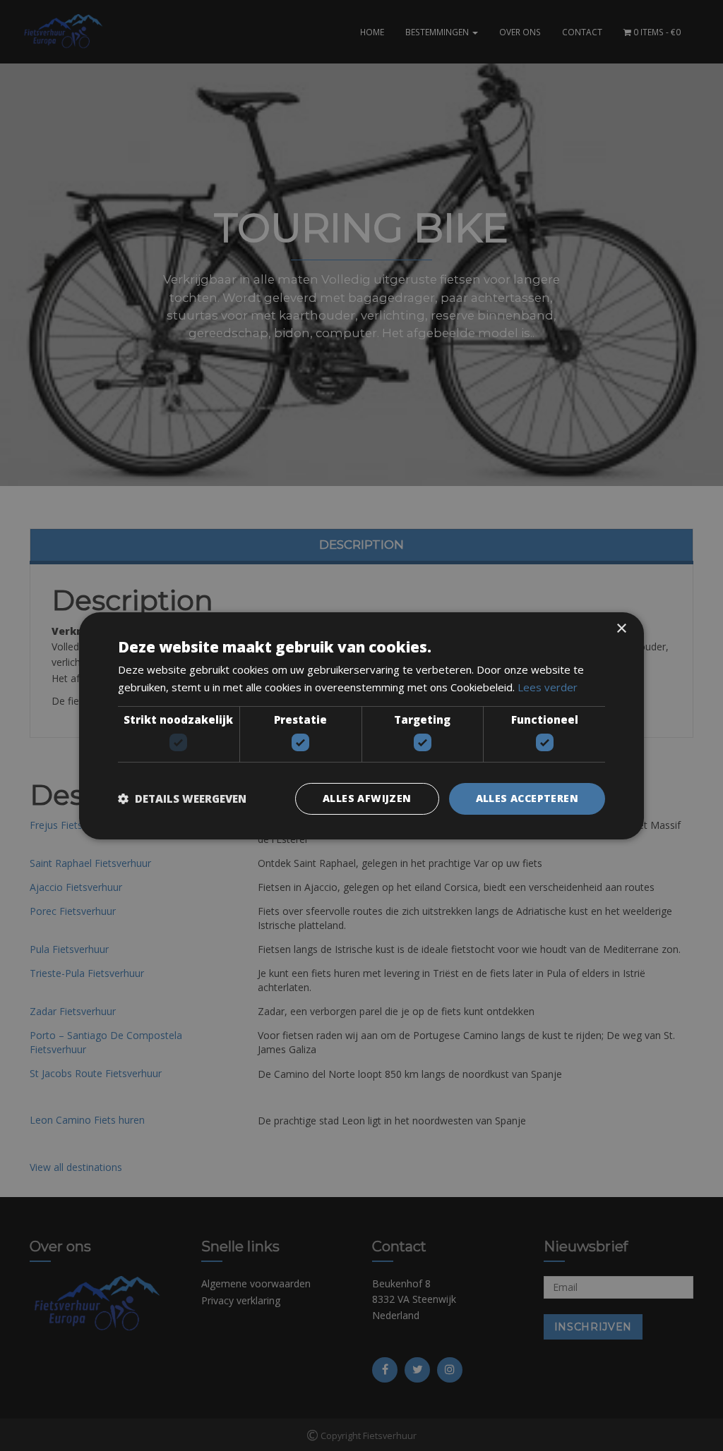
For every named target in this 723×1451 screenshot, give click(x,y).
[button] (182, 798)
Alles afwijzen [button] (367, 798)
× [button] (621, 628)
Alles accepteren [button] (527, 798)
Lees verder (548, 687)
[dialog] (361, 725)
